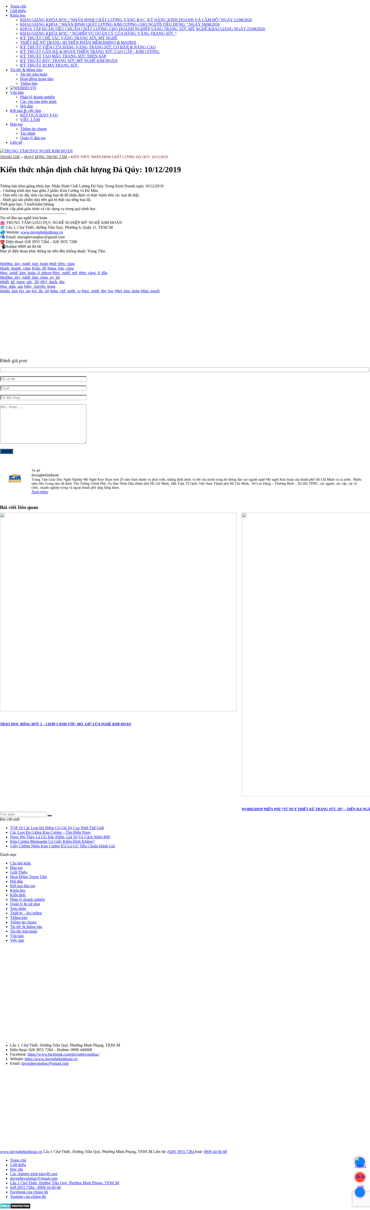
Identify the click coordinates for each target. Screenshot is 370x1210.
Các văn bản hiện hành (38, 101)
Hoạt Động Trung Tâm (45, 157)
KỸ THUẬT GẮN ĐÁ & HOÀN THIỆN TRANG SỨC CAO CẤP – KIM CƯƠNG (90, 51)
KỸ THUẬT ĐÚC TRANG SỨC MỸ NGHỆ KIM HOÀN (69, 61)
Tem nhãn (18, 908)
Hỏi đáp (26, 106)
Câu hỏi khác (20, 863)
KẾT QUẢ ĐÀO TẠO (39, 115)
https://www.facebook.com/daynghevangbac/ (63, 1054)
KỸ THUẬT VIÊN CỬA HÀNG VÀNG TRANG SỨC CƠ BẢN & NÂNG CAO (88, 47)
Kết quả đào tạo (22, 886)
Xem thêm (39, 492)
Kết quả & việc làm (25, 110)
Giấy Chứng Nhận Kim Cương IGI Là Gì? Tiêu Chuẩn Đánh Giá (62, 846)
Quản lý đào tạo (33, 138)
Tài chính (27, 133)
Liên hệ (16, 142)
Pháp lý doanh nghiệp (37, 97)
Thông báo (29, 83)
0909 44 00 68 (215, 1151)
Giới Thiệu (18, 872)
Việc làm (17, 940)
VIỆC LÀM (30, 120)
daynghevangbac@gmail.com (45, 1063)
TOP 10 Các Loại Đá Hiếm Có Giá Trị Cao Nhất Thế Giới (57, 828)
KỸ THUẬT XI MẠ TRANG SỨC (49, 65)
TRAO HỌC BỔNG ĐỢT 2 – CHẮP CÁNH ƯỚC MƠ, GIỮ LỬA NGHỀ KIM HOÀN (65, 724)
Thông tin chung (33, 129)
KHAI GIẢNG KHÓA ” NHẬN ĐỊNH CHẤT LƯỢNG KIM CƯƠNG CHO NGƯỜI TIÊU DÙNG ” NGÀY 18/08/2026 (120, 24)
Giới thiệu (18, 11)
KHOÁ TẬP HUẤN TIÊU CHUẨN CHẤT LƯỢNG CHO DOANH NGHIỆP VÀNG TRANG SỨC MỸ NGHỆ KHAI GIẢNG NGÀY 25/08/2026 (142, 29)
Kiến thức (18, 895)
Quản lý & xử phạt (25, 904)
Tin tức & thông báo (26, 70)
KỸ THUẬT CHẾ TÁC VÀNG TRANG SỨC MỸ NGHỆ (69, 38)
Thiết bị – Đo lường (26, 913)
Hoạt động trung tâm (36, 79)
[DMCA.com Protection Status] (15, 1207)
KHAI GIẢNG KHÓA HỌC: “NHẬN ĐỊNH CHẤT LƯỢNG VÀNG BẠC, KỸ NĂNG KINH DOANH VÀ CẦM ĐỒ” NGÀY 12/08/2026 (136, 20)
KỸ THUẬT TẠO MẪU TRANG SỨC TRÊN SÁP (63, 56)
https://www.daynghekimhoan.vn (51, 1059)
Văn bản (17, 92)
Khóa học (18, 15)
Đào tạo (16, 124)
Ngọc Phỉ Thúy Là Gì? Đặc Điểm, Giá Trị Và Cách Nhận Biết (60, 837)
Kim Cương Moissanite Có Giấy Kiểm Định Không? (52, 841)
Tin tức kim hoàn (33, 74)
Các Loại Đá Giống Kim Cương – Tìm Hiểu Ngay (50, 832)
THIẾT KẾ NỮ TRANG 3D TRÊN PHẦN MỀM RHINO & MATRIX (78, 42)
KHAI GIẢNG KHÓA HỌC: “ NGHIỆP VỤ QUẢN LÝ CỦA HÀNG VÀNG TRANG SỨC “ (98, 33)
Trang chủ (18, 6)
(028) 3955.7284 (181, 1151)
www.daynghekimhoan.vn (42, 232)
